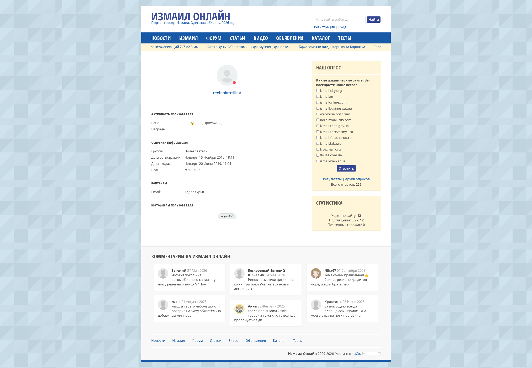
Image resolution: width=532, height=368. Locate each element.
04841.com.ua (331, 155)
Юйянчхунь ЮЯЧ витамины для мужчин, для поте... (239, 46)
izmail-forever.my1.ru (336, 131)
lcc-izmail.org (330, 149)
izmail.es (327, 96)
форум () (227, 215)
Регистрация (324, 27)
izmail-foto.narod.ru (336, 137)
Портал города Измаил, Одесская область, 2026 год (193, 22)
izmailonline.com (333, 102)
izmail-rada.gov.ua (334, 125)
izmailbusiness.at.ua (336, 108)
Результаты (332, 179)
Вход (342, 27)
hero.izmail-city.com (335, 120)
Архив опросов (357, 179)
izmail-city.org (331, 90)
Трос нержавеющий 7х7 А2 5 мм (163, 46)
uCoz (358, 353)
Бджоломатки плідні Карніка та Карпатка (322, 46)
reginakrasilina (227, 92)
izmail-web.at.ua (333, 161)
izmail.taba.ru (330, 143)
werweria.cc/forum (335, 114)
